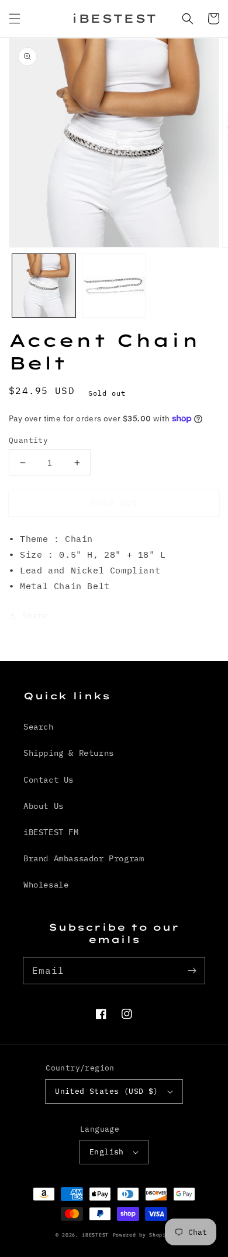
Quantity (28, 440)
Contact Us (48, 779)
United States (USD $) (106, 1091)
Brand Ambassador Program (83, 858)
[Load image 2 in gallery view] (114, 285)
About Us (43, 806)
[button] (14, 18)
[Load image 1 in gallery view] (44, 285)
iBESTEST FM (51, 832)
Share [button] (34, 615)
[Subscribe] (192, 970)
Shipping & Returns (68, 753)
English (106, 1152)
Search (38, 726)
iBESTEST (95, 1234)
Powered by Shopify (143, 1234)
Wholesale (45, 884)
